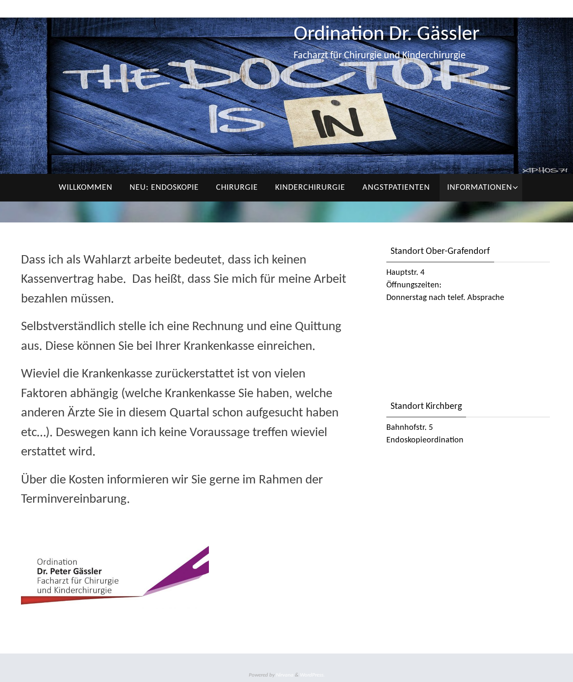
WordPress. (312, 675)
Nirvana (285, 675)
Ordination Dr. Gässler (386, 34)
